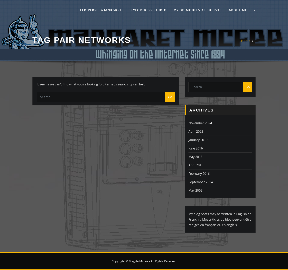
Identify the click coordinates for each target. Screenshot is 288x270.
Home (245, 41)
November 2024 (200, 123)
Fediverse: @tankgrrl (101, 10)
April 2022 (195, 131)
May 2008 (195, 190)
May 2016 (195, 157)
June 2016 (195, 148)
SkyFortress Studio (148, 10)
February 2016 (199, 173)
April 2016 (195, 165)
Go (170, 97)
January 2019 (197, 140)
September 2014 (200, 182)
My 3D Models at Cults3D (198, 10)
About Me (238, 10)
